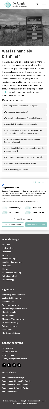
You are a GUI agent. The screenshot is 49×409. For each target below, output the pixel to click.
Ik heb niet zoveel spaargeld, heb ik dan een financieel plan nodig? (22, 141)
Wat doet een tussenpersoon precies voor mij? (23, 157)
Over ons (6, 244)
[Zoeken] (37, 4)
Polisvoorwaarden (10, 305)
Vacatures (6, 251)
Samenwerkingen (10, 258)
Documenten (8, 301)
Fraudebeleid (8, 315)
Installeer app (8, 279)
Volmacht (6, 265)
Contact (6, 255)
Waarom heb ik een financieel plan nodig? (21, 124)
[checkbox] (4, 208)
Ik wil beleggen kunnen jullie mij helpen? (20, 163)
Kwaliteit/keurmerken (12, 262)
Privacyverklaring (10, 326)
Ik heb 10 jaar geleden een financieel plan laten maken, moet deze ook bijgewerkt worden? (23, 132)
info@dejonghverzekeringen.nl (16, 358)
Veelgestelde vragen (11, 298)
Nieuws (5, 269)
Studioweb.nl (32, 403)
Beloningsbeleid (9, 276)
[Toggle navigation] (44, 4)
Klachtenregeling (10, 312)
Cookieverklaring (10, 322)
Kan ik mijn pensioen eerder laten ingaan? (21, 105)
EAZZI (41, 401)
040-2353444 (9, 355)
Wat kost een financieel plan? (16, 112)
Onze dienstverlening (11, 272)
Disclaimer (7, 329)
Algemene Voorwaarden (13, 319)
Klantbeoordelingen (11, 333)
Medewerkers (8, 248)
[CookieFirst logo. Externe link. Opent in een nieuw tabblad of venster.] (3, 185)
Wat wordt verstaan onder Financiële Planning (23, 118)
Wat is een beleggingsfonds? (16, 169)
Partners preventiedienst (13, 294)
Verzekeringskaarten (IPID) (14, 308)
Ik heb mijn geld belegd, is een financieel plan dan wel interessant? (24, 149)
